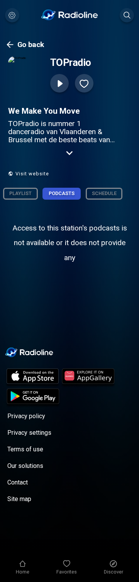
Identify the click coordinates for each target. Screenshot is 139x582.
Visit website (32, 174)
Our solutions (25, 465)
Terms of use (25, 449)
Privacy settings (29, 432)
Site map (19, 499)
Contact (17, 482)
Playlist (20, 193)
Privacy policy (26, 416)
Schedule (104, 193)
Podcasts (62, 193)
